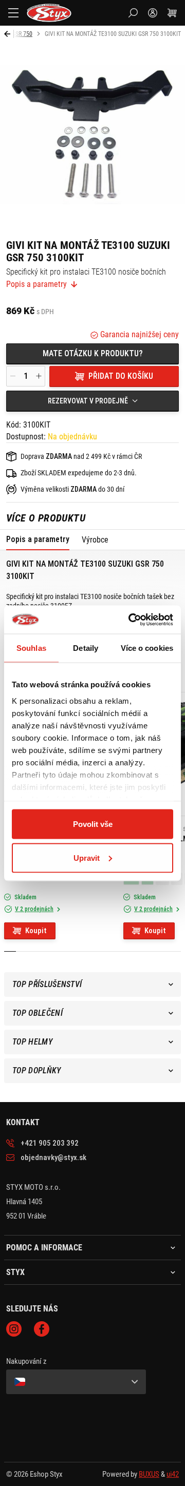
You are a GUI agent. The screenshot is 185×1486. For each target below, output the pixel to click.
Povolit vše (93, 824)
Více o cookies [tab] (147, 648)
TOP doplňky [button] (36, 1070)
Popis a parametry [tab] (37, 539)
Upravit (86, 857)
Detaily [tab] (85, 648)
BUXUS (149, 1474)
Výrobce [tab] (95, 540)
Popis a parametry (36, 284)
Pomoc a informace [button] (44, 1248)
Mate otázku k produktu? (93, 353)
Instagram (14, 1329)
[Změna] (76, 1381)
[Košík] (172, 13)
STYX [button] (15, 1272)
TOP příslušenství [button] (47, 984)
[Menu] (13, 13)
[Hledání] (133, 13)
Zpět (9, 34)
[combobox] (92, 401)
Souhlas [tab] (31, 648)
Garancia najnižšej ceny (138, 334)
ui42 (172, 1474)
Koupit (36, 930)
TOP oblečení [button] (37, 1013)
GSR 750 (22, 33)
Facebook (41, 1329)
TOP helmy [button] (32, 1042)
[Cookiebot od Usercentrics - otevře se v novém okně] (130, 619)
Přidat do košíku (120, 376)
